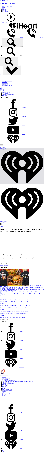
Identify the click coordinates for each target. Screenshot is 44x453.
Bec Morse (4, 78)
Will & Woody (5, 392)
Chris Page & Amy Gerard (7, 81)
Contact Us (2, 89)
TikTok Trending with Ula (7, 85)
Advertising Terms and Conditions (8, 380)
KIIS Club (4, 10)
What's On (4, 9)
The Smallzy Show (5, 84)
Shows (3, 7)
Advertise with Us (5, 11)
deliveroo (1, 265)
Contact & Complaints (6, 92)
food (4, 265)
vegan (7, 265)
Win (3, 8)
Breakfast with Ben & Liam (7, 6)
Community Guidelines (6, 382)
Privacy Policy (5, 384)
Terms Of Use (4, 385)
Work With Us (5, 386)
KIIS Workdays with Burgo (7, 77)
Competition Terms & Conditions (8, 94)
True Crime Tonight (5, 83)
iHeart (3, 451)
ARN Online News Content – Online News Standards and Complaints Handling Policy (18, 381)
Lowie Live (4, 82)
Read (1, 88)
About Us (4, 377)
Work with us (4, 95)
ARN (3, 450)
